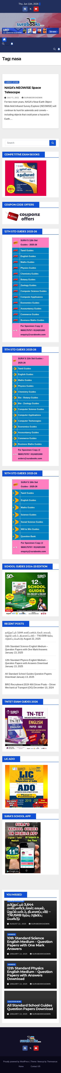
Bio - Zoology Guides (28, 403)
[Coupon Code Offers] (23, 216)
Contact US (35, 1066)
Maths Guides (27, 262)
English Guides (28, 256)
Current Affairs (11, 82)
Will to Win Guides (30, 529)
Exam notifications (15, 901)
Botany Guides (28, 279)
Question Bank (28, 536)
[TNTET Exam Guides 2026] (26, 729)
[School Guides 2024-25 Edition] (26, 593)
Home (21, 1066)
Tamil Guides (27, 250)
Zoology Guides (28, 285)
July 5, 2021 (13, 98)
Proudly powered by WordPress (16, 1062)
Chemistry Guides (29, 273)
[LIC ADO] (26, 786)
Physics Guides (28, 268)
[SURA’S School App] (23, 847)
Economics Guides (30, 303)
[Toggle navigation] (7, 44)
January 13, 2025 (19, 954)
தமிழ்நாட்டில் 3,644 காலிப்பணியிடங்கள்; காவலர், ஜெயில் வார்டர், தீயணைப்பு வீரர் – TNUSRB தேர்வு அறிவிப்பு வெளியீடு (29, 635)
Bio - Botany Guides (28, 397)
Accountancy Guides (31, 308)
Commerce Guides (30, 314)
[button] (3, 44)
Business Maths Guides (32, 320)
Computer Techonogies (29, 421)
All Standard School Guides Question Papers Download (30, 1007)
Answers (11, 934)
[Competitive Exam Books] (25, 178)
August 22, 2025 (18, 924)
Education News (14, 1001)
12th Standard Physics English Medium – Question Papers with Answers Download (29, 973)
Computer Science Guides (34, 291)
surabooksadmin (33, 98)
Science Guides (28, 514)
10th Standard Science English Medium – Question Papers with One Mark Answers (29, 943)
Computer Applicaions (32, 297)
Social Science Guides (32, 522)
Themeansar (52, 1062)
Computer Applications (29, 415)
